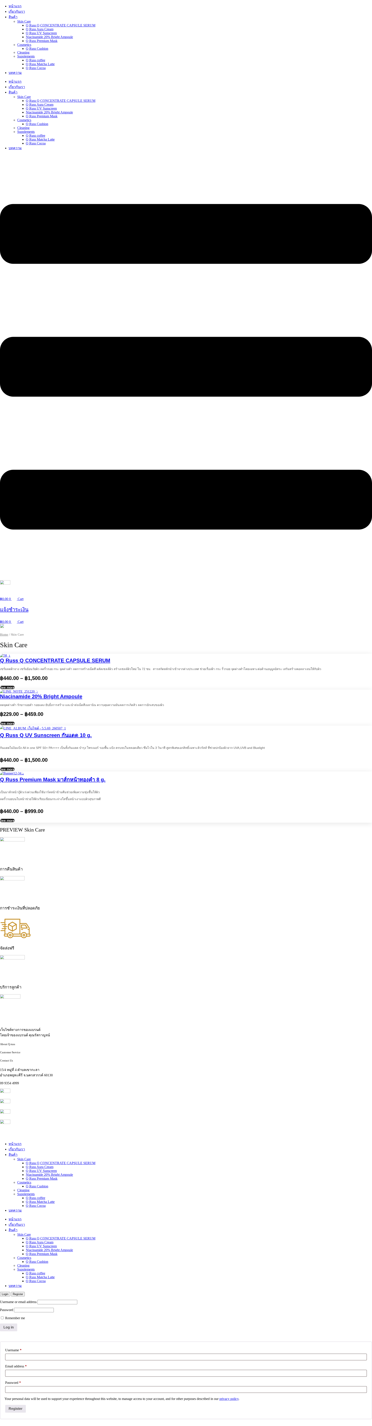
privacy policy (229, 1399)
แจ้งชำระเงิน (14, 609)
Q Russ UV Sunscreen (41, 33)
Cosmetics (24, 45)
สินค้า (13, 17)
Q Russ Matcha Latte (40, 64)
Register (15, 1408)
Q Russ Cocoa (36, 68)
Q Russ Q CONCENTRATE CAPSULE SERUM (60, 25)
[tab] (5, 1294)
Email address (16, 1366)
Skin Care (24, 21)
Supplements (26, 56)
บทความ (15, 72)
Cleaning (23, 52)
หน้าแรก (15, 6)
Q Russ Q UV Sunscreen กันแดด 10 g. (46, 735)
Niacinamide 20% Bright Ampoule (49, 37)
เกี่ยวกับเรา (17, 11)
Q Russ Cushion (37, 48)
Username (13, 1350)
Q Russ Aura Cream (39, 29)
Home (4, 634)
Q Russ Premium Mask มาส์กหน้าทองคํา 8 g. (52, 779)
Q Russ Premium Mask (41, 41)
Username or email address (18, 1302)
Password (6, 1310)
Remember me (14, 1318)
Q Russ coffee (35, 60)
